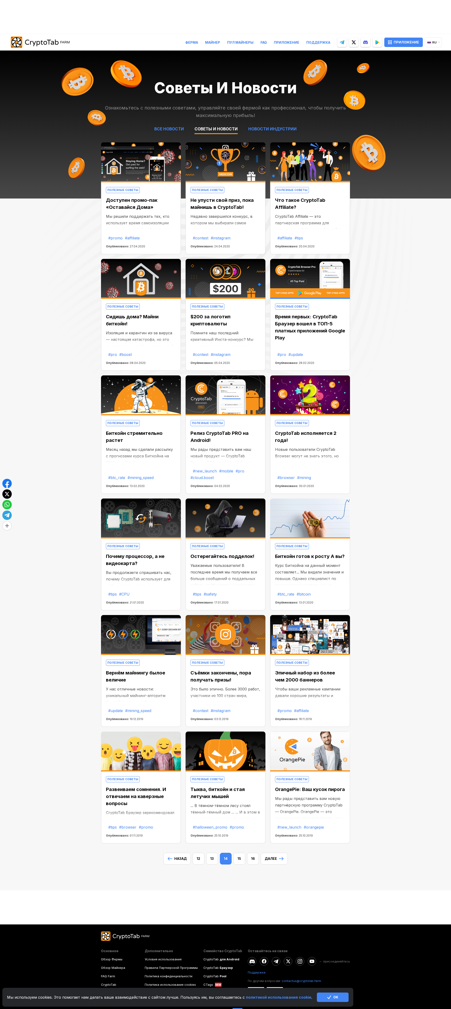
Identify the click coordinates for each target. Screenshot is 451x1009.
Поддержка (318, 42)
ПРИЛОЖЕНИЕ (406, 42)
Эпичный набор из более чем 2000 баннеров (305, 676)
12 (198, 859)
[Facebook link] (264, 961)
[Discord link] (252, 961)
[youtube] (312, 961)
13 (212, 859)
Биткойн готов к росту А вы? (310, 556)
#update (295, 354)
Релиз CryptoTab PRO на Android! (220, 436)
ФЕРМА (191, 42)
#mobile (226, 471)
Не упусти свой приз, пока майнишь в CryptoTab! (222, 203)
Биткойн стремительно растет (134, 436)
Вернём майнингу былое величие (135, 676)
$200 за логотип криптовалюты (210, 320)
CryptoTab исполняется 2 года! (305, 436)
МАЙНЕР (212, 42)
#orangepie (314, 827)
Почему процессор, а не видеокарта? (135, 559)
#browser (286, 477)
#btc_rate (116, 477)
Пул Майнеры (240, 42)
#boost (125, 354)
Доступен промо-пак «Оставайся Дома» (131, 203)
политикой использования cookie (278, 997)
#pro (112, 354)
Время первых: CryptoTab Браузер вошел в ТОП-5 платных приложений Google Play (310, 327)
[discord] (365, 42)
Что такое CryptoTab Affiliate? (300, 203)
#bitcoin (304, 594)
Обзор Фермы (111, 959)
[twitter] (353, 42)
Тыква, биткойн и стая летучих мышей (218, 793)
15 (239, 859)
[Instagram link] (300, 961)
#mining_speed (141, 477)
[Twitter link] (288, 961)
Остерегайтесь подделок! (222, 556)
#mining (304, 477)
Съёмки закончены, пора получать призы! (221, 676)
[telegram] (342, 42)
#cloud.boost (202, 477)
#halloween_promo (210, 827)
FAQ (263, 42)
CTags (208, 984)
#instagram (220, 238)
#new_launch (205, 471)
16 (253, 859)
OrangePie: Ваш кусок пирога (310, 789)
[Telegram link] (276, 961)
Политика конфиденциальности (168, 976)
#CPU (124, 594)
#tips (299, 238)
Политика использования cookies (170, 984)
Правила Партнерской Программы (171, 968)
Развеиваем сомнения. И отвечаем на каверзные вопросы (136, 796)
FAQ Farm (108, 976)
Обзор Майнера (113, 968)
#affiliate (132, 238)
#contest (200, 238)
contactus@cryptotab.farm (301, 981)
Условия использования (163, 959)
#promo (115, 238)
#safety (210, 594)
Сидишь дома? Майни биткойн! (132, 320)
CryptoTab (108, 984)
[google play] (377, 42)
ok (335, 997)
